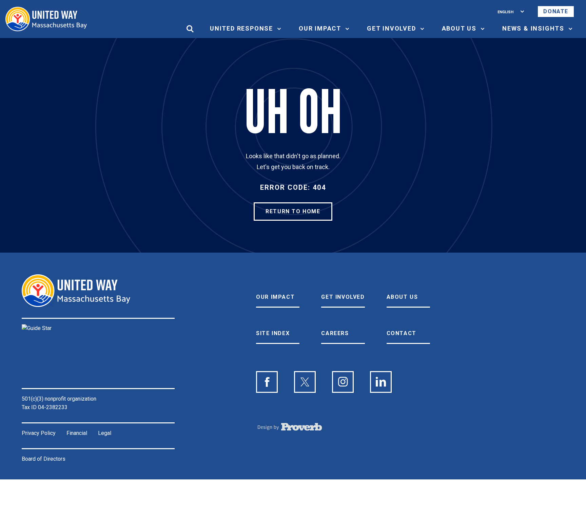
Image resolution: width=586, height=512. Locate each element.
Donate (555, 11)
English (505, 11)
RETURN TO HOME (293, 211)
